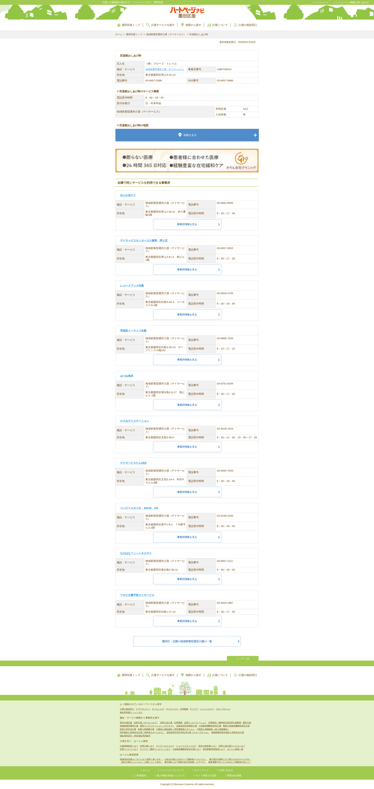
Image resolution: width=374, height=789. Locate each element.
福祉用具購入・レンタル (131, 712)
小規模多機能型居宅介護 (210, 726)
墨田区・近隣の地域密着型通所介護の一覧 (187, 641)
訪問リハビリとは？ (129, 749)
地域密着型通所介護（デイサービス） (166, 34)
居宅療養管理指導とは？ (214, 749)
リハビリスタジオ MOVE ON (139, 508)
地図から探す (193, 24)
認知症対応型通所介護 (186, 726)
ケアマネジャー (143, 709)
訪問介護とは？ (147, 746)
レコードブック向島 (132, 285)
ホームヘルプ (158, 709)
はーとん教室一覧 (235, 749)
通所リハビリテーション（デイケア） (157, 726)
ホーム (118, 34)
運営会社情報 (234, 775)
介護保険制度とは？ (129, 746)
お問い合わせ (226, 770)
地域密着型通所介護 (129, 726)
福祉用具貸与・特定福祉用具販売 (135, 736)
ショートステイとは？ (186, 746)
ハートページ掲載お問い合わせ (352, 2)
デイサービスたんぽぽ (133, 462)
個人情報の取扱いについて (171, 775)
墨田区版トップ (131, 24)
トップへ (241, 658)
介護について (220, 24)
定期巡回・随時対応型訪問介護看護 (224, 722)
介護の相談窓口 (248, 24)
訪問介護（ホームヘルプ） (146, 722)
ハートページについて (172, 770)
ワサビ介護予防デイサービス (137, 595)
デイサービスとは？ (165, 746)
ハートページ (321, 2)
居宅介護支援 (126, 722)
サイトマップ (201, 770)
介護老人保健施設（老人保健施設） (213, 729)
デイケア (194, 709)
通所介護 (247, 722)
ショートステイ (207, 709)
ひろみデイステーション (134, 420)
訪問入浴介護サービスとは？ (232, 746)
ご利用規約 (140, 775)
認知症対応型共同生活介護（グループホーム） (188, 732)
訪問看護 (184, 709)
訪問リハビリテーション (195, 722)
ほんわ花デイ (128, 195)
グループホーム (223, 709)
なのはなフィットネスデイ (136, 553)
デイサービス (172, 709)
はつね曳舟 (126, 375)
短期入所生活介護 (128, 729)
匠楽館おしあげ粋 (198, 34)
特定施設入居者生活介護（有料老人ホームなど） (142, 732)
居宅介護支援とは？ (207, 746)
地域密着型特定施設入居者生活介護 (227, 732)
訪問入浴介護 (166, 722)
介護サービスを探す (163, 24)
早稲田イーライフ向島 (133, 330)
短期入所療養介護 (146, 729)
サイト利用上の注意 (206, 775)
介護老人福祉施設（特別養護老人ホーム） (175, 729)
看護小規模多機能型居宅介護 (236, 726)
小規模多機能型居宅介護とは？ (186, 749)
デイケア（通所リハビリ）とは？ (155, 749)
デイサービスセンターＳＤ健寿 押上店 (144, 240)
